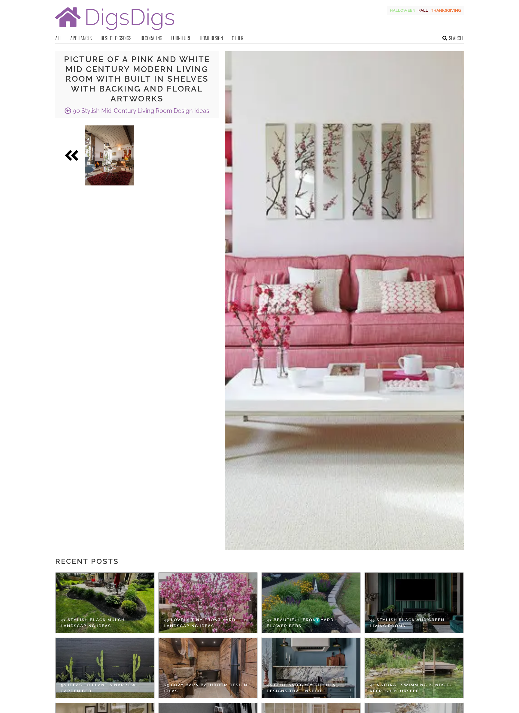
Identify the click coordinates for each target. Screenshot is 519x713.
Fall (423, 10)
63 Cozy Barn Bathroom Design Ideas (205, 688)
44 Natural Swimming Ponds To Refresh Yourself (411, 688)
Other (237, 38)
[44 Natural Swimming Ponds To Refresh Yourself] (414, 668)
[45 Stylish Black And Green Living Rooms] (414, 603)
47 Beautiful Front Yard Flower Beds (300, 623)
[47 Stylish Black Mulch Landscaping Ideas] (105, 603)
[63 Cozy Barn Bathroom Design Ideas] (208, 668)
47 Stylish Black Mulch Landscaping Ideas (93, 623)
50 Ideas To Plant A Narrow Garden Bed (98, 688)
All (58, 38)
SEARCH (456, 38)
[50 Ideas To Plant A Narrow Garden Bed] (105, 668)
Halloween (402, 10)
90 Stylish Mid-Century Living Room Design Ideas (140, 110)
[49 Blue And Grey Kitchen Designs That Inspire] (311, 668)
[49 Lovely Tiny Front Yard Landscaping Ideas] (208, 603)
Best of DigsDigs (116, 38)
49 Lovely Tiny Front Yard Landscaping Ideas (199, 623)
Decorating (151, 38)
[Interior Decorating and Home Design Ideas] (114, 31)
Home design (211, 38)
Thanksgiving (446, 10)
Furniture (181, 38)
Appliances (81, 38)
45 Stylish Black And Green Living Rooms (407, 623)
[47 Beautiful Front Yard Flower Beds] (311, 603)
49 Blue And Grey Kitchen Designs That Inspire (301, 688)
